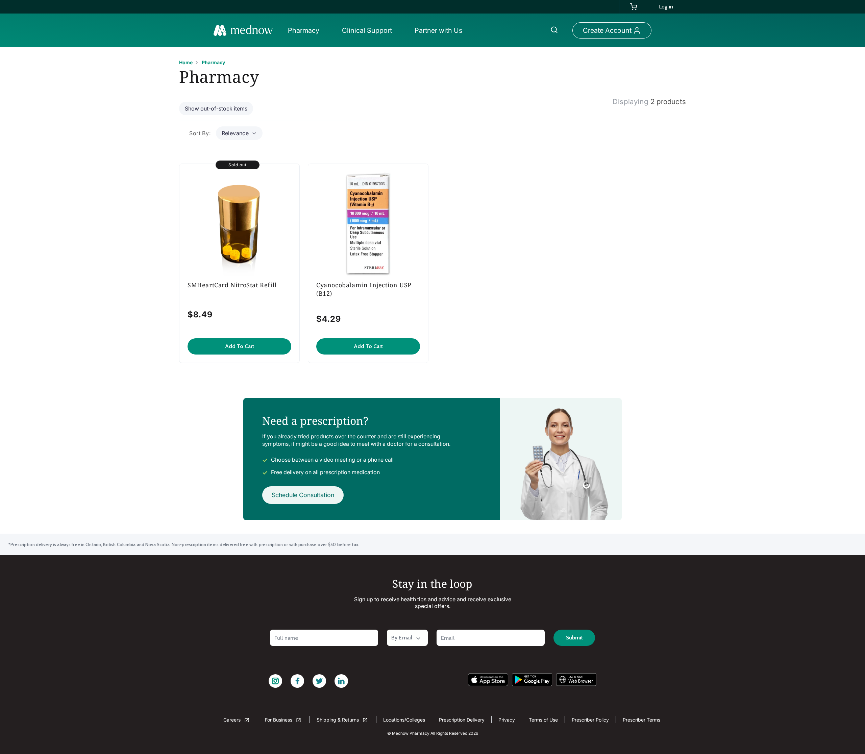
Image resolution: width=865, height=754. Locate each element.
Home (186, 62)
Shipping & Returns (338, 720)
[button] (305, 30)
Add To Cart (239, 346)
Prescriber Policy (590, 720)
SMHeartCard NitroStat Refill (232, 285)
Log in (666, 6)
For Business (279, 720)
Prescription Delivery (462, 720)
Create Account (607, 30)
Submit (574, 637)
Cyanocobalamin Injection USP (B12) (364, 289)
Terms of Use (543, 720)
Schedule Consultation (303, 494)
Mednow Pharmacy (410, 733)
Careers (232, 720)
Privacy (506, 720)
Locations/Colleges (404, 720)
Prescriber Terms (641, 720)
